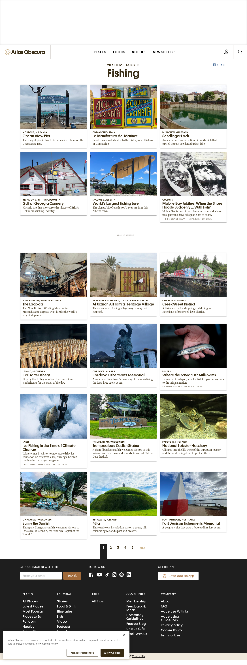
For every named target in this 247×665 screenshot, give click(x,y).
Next (143, 548)
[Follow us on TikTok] (107, 575)
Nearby (29, 626)
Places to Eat (32, 616)
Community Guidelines (135, 616)
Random (29, 621)
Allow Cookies (112, 652)
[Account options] (226, 52)
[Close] (124, 635)
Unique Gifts (135, 628)
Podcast (63, 626)
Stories (62, 601)
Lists (60, 616)
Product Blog (136, 623)
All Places (30, 601)
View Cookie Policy (47, 643)
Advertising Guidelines (170, 618)
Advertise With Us (175, 611)
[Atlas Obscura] (25, 52)
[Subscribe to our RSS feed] (129, 575)
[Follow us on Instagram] (114, 575)
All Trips (98, 601)
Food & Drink (66, 606)
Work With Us (136, 634)
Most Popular (33, 611)
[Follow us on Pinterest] (121, 575)
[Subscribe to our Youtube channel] (99, 575)
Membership (136, 601)
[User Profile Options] (226, 52)
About (166, 601)
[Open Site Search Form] (240, 52)
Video (62, 621)
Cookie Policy (171, 630)
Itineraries (65, 611)
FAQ (164, 606)
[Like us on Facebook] (91, 575)
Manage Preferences (82, 652)
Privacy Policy (172, 625)
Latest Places (33, 606)
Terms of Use (170, 635)
